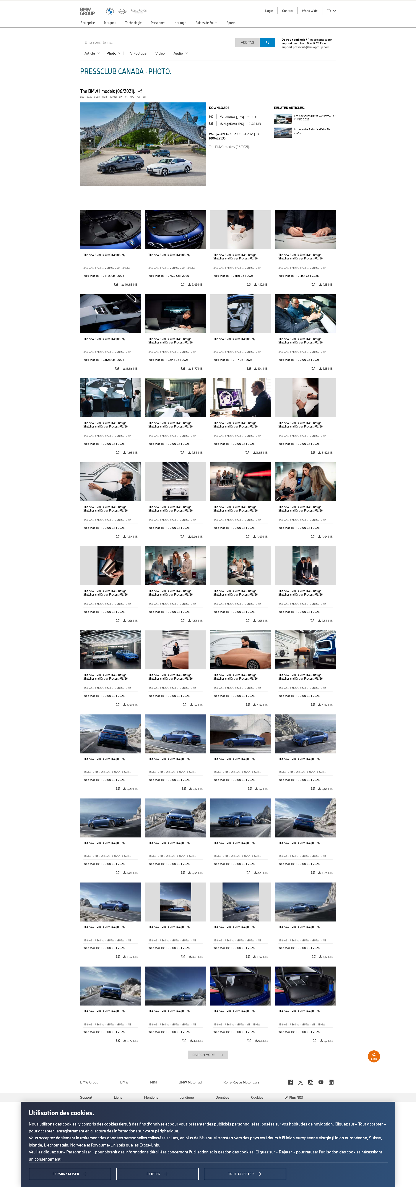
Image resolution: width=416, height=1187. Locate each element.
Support (86, 1097)
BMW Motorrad (190, 1082)
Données (222, 1097)
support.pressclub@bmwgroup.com (306, 47)
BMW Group (89, 1082)
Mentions (151, 1097)
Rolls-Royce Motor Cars (241, 1082)
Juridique (187, 1097)
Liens (118, 1097)
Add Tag (247, 42)
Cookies (257, 1097)
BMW (124, 1082)
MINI (153, 1082)
